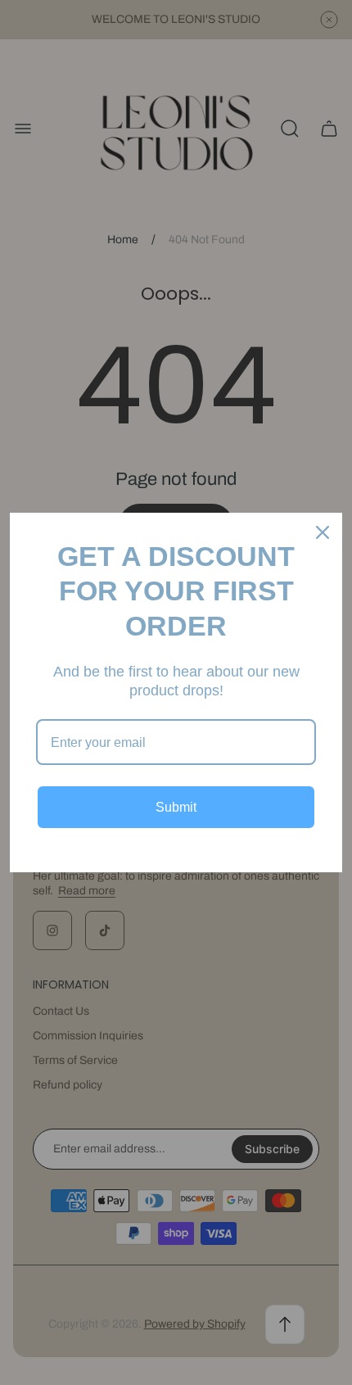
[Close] (322, 532)
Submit (176, 807)
